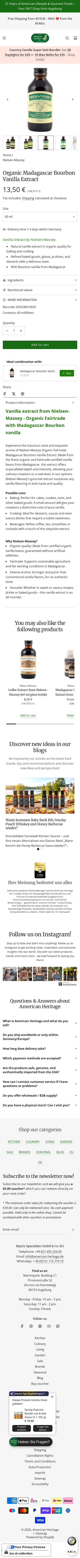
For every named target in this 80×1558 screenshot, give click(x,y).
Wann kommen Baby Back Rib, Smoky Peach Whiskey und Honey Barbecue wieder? (36, 824)
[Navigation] (4, 38)
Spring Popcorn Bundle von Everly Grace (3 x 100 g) (35, 1413)
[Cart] (75, 38)
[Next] (71, 974)
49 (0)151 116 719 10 (49, 1261)
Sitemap (41, 1533)
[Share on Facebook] (5, 394)
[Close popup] (52, 1396)
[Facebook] (22, 1326)
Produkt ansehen (21, 1428)
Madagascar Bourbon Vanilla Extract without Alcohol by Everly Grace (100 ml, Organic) (38, 371)
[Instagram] (31, 1326)
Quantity (9, 323)
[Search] (67, 38)
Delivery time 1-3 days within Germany (34, 229)
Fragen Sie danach (43, 1428)
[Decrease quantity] (7, 331)
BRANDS (25, 1152)
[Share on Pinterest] (22, 394)
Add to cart (28, 715)
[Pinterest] (40, 1326)
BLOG (60, 1152)
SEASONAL (43, 1152)
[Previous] (8, 974)
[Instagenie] (67, 985)
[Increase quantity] (21, 331)
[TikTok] (58, 1326)
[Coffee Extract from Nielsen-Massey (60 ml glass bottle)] (28, 660)
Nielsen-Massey (14, 160)
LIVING (50, 1142)
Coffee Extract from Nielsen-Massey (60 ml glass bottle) (28, 692)
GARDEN (66, 1142)
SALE (10, 1152)
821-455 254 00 (51, 1252)
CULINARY (33, 1142)
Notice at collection (19, 1553)
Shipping (28, 198)
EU (72, 1152)
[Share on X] (13, 394)
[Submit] (73, 1230)
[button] (8, 99)
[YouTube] (49, 1326)
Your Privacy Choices (30, 1547)
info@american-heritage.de (44, 1256)
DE (40, 1162)
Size (5, 209)
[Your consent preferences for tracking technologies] (6, 1552)
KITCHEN (14, 1142)
